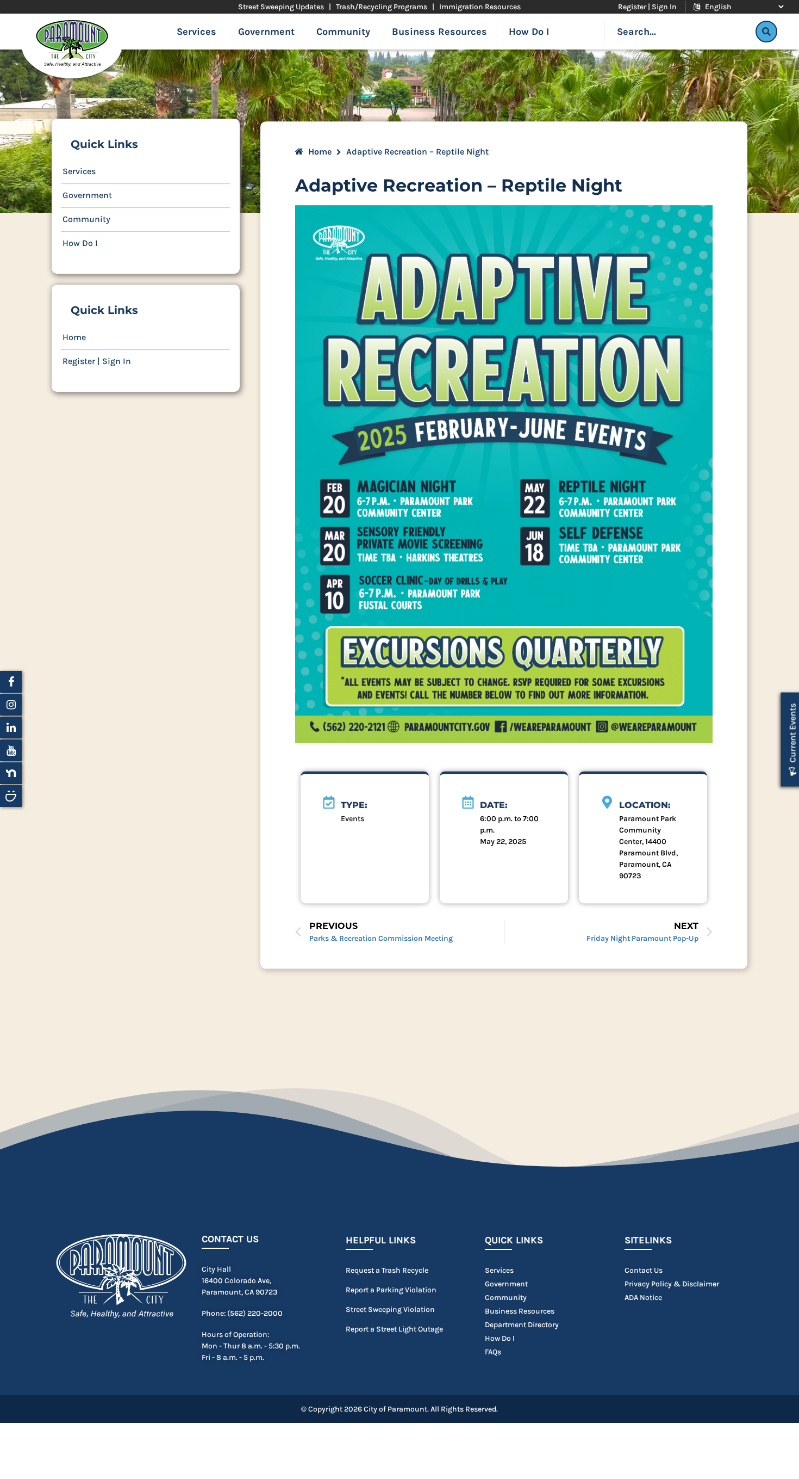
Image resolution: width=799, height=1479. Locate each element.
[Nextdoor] (11, 773)
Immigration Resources (480, 6)
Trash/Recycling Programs (381, 6)
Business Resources (439, 32)
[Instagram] (11, 705)
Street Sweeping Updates (281, 6)
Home (74, 337)
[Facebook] (11, 682)
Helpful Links (381, 1240)
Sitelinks (648, 1240)
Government (266, 32)
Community (343, 32)
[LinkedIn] (11, 727)
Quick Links (104, 144)
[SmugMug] (11, 796)
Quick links (514, 1240)
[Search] (766, 31)
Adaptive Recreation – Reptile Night (458, 185)
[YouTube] (11, 750)
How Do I (529, 32)
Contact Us (230, 1239)
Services (196, 32)
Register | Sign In (647, 6)
